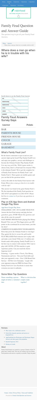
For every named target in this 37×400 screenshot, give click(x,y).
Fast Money (21, 5)
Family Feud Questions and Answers (22, 395)
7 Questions (13, 5)
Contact (6, 393)
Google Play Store (14, 207)
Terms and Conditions (27, 393)
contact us (12, 196)
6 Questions (5, 5)
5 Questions (32, 2)
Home (3, 2)
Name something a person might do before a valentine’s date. (10, 279)
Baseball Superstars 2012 (12, 342)
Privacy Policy (17, 393)
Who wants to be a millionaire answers (15, 330)
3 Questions (16, 2)
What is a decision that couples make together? (28, 279)
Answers (9, 2)
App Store (4, 207)
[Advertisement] (18, 76)
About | (11, 393)
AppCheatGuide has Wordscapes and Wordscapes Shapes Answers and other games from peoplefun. (20, 338)
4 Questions (24, 2)
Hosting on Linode (10, 344)
